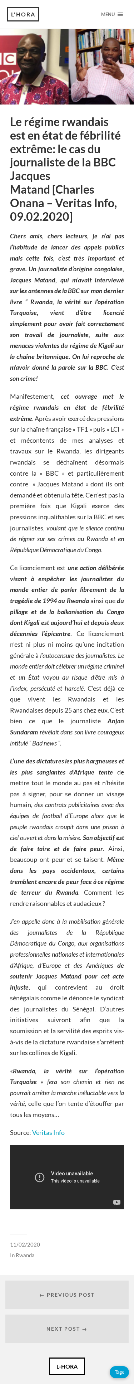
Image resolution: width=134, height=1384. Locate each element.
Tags (119, 1372)
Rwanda (25, 1255)
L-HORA (67, 1366)
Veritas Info (48, 1132)
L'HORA (23, 14)
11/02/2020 (25, 1244)
